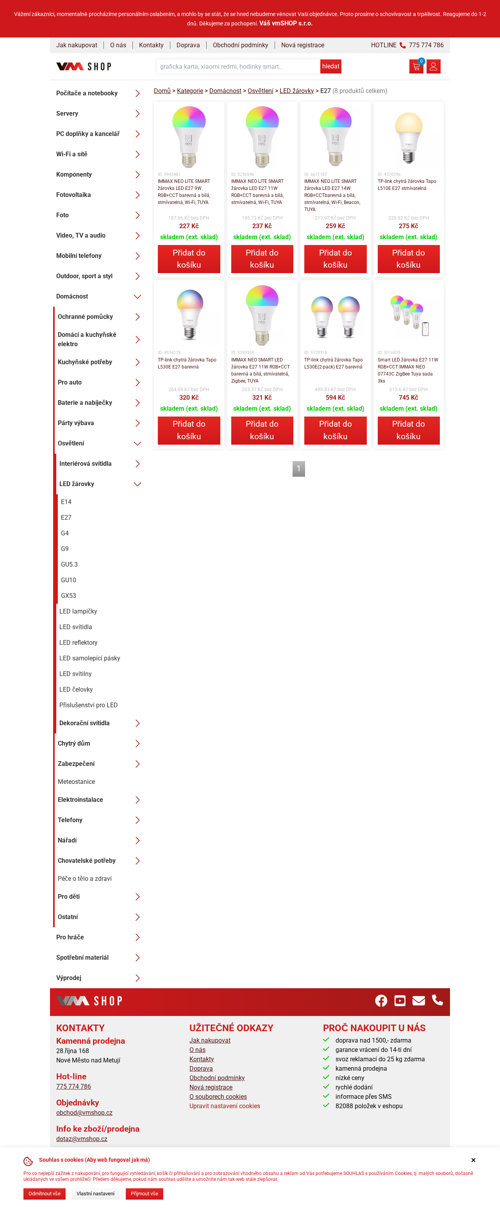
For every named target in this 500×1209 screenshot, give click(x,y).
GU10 (68, 580)
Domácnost (72, 296)
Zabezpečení (76, 763)
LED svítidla (75, 627)
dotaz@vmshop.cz (81, 1139)
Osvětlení (71, 443)
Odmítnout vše (45, 1193)
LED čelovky (76, 689)
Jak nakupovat (76, 45)
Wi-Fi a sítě (72, 154)
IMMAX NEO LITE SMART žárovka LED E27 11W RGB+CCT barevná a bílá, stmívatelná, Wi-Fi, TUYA (257, 192)
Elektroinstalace (80, 799)
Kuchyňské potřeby (85, 362)
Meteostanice (76, 781)
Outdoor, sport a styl (84, 276)
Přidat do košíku (189, 259)
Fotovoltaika (73, 195)
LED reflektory (78, 642)
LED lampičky (78, 611)
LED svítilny (75, 674)
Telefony (70, 820)
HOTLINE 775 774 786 (407, 45)
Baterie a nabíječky (85, 402)
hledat (330, 66)
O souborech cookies (218, 1096)
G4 (65, 533)
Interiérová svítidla (85, 463)
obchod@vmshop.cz (84, 1112)
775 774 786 (73, 1086)
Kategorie (190, 91)
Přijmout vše (144, 1193)
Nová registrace (302, 45)
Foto (62, 215)
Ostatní (68, 917)
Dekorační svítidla (84, 723)
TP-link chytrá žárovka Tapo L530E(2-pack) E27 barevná (333, 363)
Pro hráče (70, 937)
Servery (67, 113)
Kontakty (151, 45)
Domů (162, 91)
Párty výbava (76, 423)
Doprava (188, 45)
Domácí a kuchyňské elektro (87, 339)
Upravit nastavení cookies (224, 1106)
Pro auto (70, 382)
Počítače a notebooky (87, 93)
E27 (66, 517)
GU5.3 (69, 564)
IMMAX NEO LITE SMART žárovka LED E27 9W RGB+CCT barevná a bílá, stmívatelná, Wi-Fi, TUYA (184, 192)
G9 (65, 549)
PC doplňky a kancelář (88, 134)
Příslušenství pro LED (88, 705)
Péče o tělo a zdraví (85, 878)
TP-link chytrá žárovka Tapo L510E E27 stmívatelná (407, 185)
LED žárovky (76, 484)
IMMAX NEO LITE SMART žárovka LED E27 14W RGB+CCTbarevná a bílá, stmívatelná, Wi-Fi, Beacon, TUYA (332, 195)
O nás (118, 45)
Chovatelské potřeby (87, 860)
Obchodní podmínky (240, 45)
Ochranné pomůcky (85, 316)
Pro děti (69, 896)
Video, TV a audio (80, 235)
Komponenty (74, 174)
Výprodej (68, 978)
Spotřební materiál (82, 957)
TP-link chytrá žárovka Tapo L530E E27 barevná (187, 363)
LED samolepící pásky (89, 658)
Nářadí (67, 840)
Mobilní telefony (79, 255)
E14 (66, 502)
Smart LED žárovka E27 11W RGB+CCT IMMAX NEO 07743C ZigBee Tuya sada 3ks (408, 370)
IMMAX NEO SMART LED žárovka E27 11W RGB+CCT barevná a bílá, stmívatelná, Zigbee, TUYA (260, 370)
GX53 (68, 595)
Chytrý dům (74, 743)
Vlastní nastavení (95, 1193)
